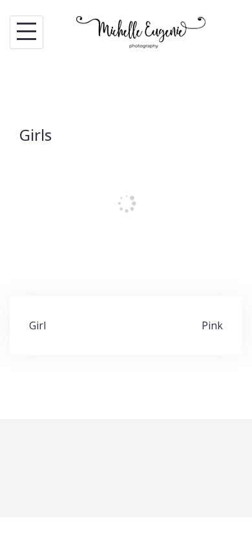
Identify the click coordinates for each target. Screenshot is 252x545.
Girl (37, 325)
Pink (212, 325)
